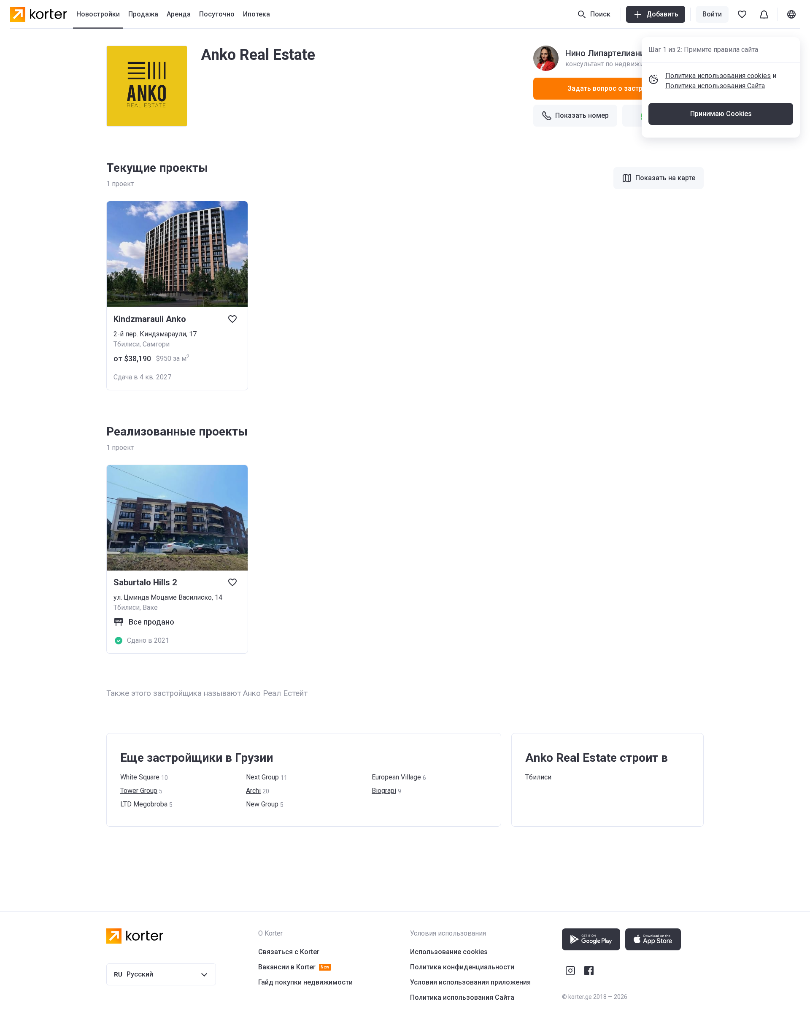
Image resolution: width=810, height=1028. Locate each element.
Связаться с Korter (288, 952)
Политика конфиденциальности (462, 967)
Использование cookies (449, 952)
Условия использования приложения (470, 982)
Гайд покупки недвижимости (305, 982)
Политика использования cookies (718, 76)
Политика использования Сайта (715, 86)
